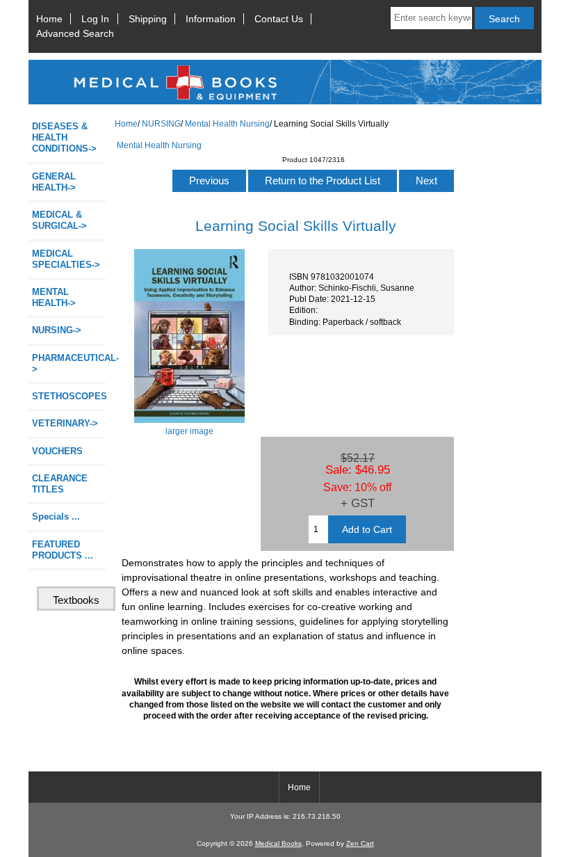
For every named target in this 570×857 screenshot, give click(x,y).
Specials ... (56, 516)
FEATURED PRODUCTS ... (62, 550)
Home (49, 18)
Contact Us (278, 18)
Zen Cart (360, 843)
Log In (95, 18)
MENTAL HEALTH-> (54, 297)
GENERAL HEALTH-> (54, 182)
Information (211, 18)
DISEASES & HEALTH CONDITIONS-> (64, 137)
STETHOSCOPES (69, 396)
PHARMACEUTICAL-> (69, 363)
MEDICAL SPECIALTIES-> (66, 259)
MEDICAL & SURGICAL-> (59, 220)
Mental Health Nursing (227, 123)
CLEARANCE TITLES (60, 484)
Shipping (148, 18)
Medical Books (278, 843)
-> (56, 330)
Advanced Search (75, 33)
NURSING (161, 123)
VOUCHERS (57, 451)
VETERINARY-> (65, 423)
